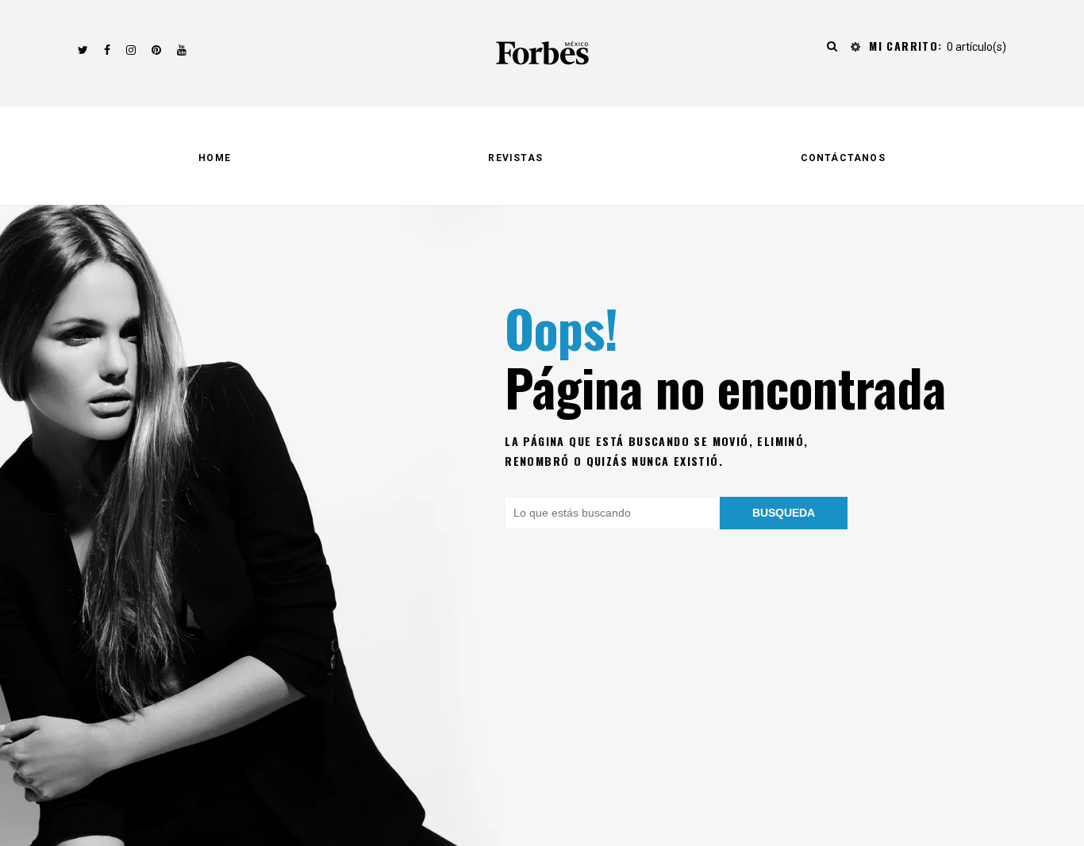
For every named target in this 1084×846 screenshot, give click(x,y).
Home (214, 157)
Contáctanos (843, 157)
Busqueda (783, 512)
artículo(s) (937, 46)
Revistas (515, 157)
